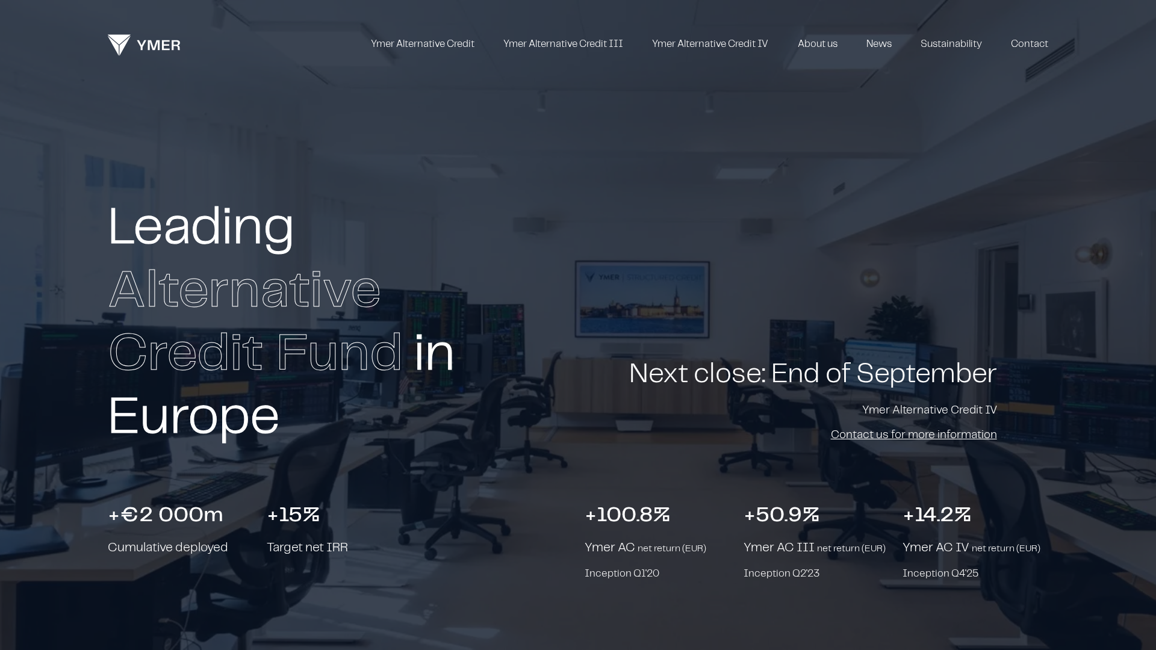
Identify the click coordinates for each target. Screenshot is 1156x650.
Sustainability (951, 44)
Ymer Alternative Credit (422, 44)
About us (817, 44)
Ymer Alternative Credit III (563, 44)
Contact (1029, 44)
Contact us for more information (914, 435)
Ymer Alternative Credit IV (710, 44)
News (879, 44)
